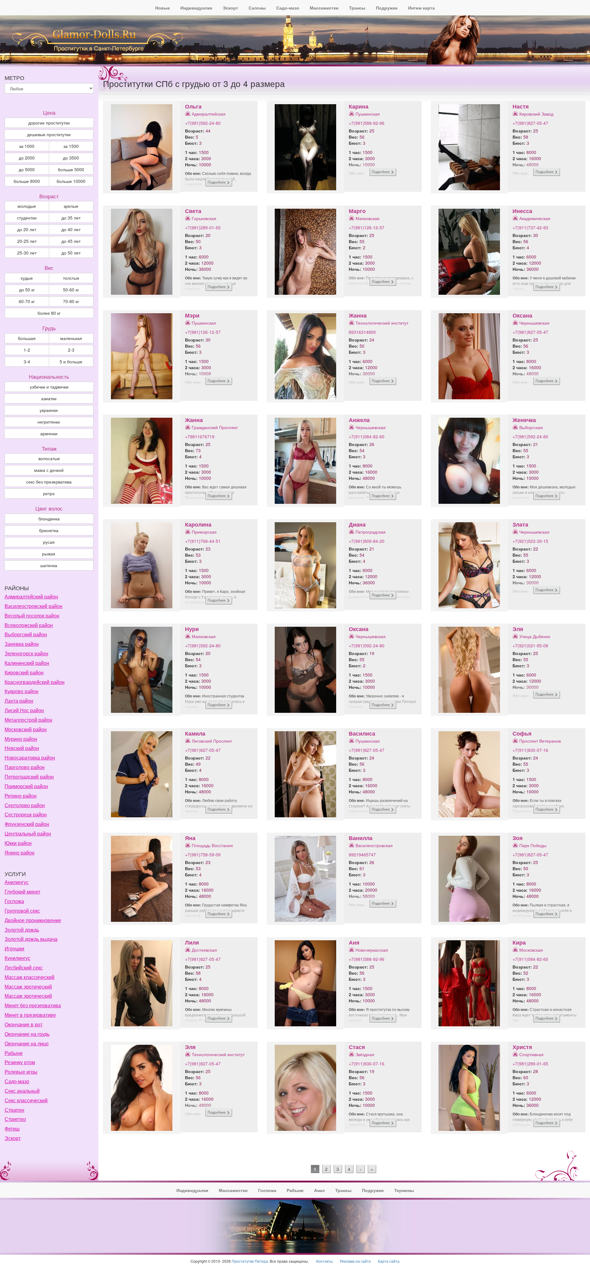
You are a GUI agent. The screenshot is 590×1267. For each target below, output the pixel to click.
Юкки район (18, 843)
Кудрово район (21, 691)
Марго (357, 211)
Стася (357, 1047)
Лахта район (19, 700)
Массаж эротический (28, 986)
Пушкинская (368, 114)
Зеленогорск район (26, 653)
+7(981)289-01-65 (203, 227)
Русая (49, 542)
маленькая (71, 338)
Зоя (518, 838)
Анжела (359, 420)
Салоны (257, 8)
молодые (27, 206)
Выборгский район (26, 634)
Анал (319, 1190)
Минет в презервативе (30, 1014)
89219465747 (362, 854)
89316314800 (362, 332)
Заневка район (22, 643)
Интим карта (421, 8)
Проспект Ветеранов (540, 741)
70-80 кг (71, 301)
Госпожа (14, 901)
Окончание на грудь (27, 1033)
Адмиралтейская (209, 114)
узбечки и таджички (49, 387)
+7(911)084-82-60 (366, 436)
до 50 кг (27, 289)
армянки (48, 433)
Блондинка (49, 518)
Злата (520, 524)
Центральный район (28, 833)
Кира (519, 942)
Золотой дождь (22, 929)
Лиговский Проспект (212, 741)
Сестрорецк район (26, 814)
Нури (192, 629)
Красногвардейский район (35, 681)
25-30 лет (27, 253)
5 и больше (71, 361)
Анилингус (17, 882)
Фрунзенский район (27, 823)
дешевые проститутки (49, 134)
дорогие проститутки (49, 123)
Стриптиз (15, 1119)
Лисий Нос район (24, 710)
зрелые (71, 206)
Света (193, 211)
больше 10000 (71, 181)
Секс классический (26, 1100)
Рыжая (48, 554)
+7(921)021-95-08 (530, 645)
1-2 (27, 350)
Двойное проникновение (33, 920)
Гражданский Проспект (215, 427)
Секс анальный (22, 1090)
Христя (522, 1047)
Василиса (362, 733)
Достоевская (204, 950)
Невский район (22, 748)
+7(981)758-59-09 (203, 854)
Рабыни (13, 1052)
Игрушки (14, 948)
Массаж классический (29, 977)
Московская (531, 950)
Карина (358, 106)
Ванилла (360, 838)
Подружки (387, 8)
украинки (49, 410)
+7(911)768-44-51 (203, 541)
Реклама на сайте (355, 1261)
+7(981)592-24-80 (203, 123)
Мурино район (21, 738)
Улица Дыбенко (534, 636)
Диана (357, 524)
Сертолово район (25, 805)
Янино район (19, 852)
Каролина (198, 524)
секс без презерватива (49, 482)
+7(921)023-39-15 (530, 541)
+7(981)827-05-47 (530, 123)
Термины (404, 1190)
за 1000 (26, 146)
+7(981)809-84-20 (366, 541)
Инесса (522, 211)
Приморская (204, 532)
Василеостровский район (33, 606)
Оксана (522, 315)
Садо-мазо (287, 8)
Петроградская (371, 532)
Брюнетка (48, 530)
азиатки (49, 398)
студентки (27, 218)
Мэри (192, 315)
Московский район (26, 729)
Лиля (192, 942)
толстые (71, 278)
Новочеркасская (372, 950)
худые (27, 278)
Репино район (21, 795)
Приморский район (26, 786)
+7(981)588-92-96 (366, 123)
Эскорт (230, 8)
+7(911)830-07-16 (530, 750)
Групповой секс (22, 910)
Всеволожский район (29, 625)
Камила (195, 733)
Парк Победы (532, 845)
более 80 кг (49, 313)
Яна (190, 838)
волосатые (49, 458)
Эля (518, 629)
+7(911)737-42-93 (530, 227)
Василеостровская (374, 845)
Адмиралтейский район (31, 596)
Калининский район (27, 662)
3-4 (27, 361)
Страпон (14, 1109)
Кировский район (24, 672)
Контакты (324, 1261)
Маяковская (368, 218)
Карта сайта (388, 1261)
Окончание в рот (23, 1024)
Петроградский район (29, 776)
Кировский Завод (536, 114)
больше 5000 (71, 169)
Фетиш (12, 1128)
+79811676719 (199, 436)
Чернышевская (534, 323)
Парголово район (25, 767)
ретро (49, 493)
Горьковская (204, 218)
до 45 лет (71, 241)
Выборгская (531, 427)
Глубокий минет (22, 891)
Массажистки (324, 8)
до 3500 (71, 158)
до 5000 (27, 169)
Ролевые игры (21, 1071)
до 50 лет (71, 253)
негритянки (48, 422)
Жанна (358, 315)
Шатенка (48, 565)
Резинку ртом (20, 1062)
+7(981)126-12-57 (366, 227)
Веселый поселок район (32, 615)
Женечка (524, 420)
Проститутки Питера (250, 1261)
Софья (522, 733)
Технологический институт (382, 323)
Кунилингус (17, 957)
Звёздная (365, 1054)
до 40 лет (71, 229)
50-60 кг (71, 289)
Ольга (193, 106)
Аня (354, 942)
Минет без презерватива (33, 1005)
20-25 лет (27, 241)
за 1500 (71, 146)
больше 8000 (27, 181)
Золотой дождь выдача (31, 938)
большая (27, 338)
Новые (162, 8)
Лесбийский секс (24, 967)
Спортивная (531, 1054)
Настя (521, 106)
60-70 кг (27, 301)
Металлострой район (28, 719)
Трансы (357, 8)
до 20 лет (26, 229)
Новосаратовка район (30, 757)
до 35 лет (71, 218)
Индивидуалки (196, 8)
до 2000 (27, 158)
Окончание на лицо (27, 1043)
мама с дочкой (49, 470)
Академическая (534, 218)
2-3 (71, 350)
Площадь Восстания (212, 845)
